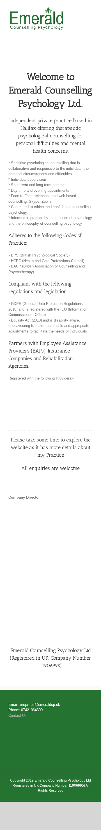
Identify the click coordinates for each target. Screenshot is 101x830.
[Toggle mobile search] (80, 9)
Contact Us (17, 715)
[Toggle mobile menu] (90, 9)
